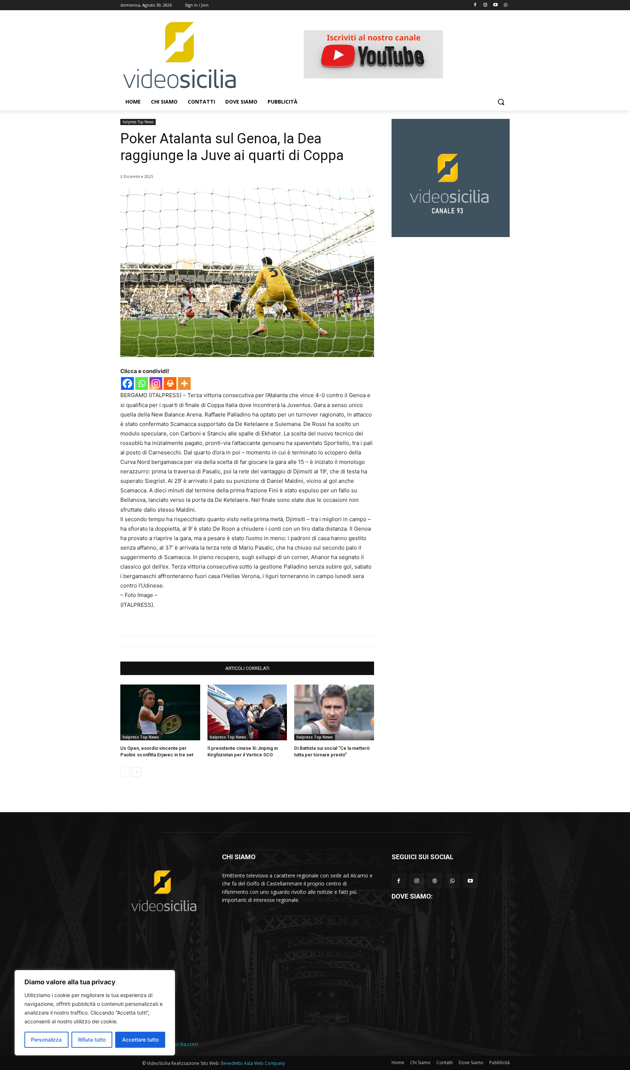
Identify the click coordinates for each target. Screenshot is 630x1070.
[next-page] (136, 772)
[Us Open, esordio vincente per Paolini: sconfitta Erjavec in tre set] (160, 712)
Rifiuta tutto (92, 1039)
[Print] (170, 383)
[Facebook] (475, 5)
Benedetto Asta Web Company (253, 1063)
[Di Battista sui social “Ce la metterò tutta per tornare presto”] (334, 712)
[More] (184, 383)
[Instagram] (485, 5)
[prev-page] (124, 772)
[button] (501, 102)
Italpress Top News (137, 121)
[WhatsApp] (453, 880)
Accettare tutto (140, 1039)
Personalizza (46, 1039)
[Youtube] (495, 5)
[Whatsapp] (505, 5)
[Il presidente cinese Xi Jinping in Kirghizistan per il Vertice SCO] (247, 712)
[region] (95, 1012)
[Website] (434, 880)
